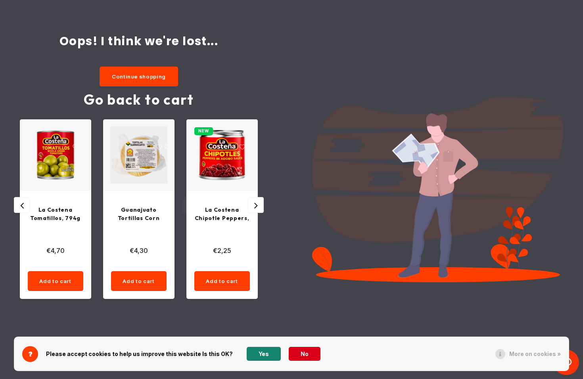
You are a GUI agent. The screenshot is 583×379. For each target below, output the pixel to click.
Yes (264, 353)
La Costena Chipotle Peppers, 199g (157, 214)
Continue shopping (139, 76)
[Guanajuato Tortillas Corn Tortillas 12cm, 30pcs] (74, 155)
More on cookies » (535, 353)
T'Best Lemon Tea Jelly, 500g (241, 214)
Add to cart (74, 281)
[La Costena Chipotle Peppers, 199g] (158, 155)
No (305, 353)
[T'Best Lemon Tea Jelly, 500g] (241, 155)
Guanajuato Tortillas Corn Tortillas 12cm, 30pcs (75, 214)
